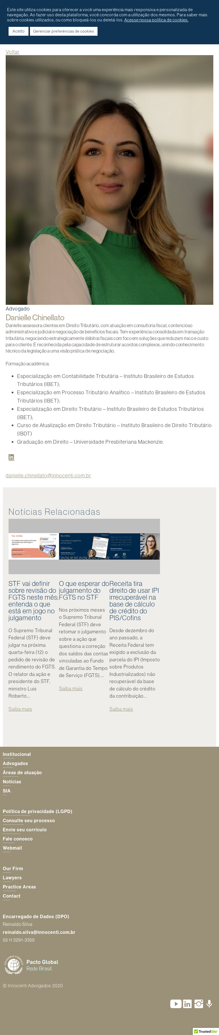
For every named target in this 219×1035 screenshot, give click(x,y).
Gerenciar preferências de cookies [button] (63, 31)
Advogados (15, 763)
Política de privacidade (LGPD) (38, 811)
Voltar (13, 52)
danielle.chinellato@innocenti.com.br (48, 475)
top (207, 1023)
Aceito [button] (19, 31)
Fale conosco (18, 839)
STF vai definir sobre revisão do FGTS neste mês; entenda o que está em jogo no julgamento (34, 600)
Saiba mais (20, 709)
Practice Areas (19, 887)
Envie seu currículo (25, 829)
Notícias (12, 781)
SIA (7, 791)
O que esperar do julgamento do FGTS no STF (84, 590)
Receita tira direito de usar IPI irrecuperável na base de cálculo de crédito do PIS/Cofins (134, 600)
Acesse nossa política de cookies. (156, 20)
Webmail (12, 848)
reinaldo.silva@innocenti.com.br (39, 932)
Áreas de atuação (22, 772)
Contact (12, 896)
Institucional (17, 754)
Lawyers (12, 877)
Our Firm (13, 868)
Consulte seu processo (29, 820)
